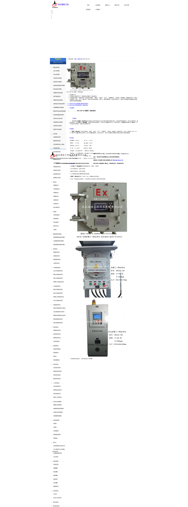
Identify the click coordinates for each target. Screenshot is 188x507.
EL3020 (55, 494)
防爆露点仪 (56, 185)
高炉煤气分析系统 (57, 125)
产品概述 (72, 107)
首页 (88, 5)
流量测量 (55, 468)
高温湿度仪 (56, 218)
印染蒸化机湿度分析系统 (59, 85)
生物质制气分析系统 (58, 122)
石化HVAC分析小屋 (57, 118)
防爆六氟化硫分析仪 (58, 319)
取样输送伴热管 (57, 434)
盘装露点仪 (56, 199)
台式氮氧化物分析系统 (58, 240)
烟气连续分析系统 (57, 89)
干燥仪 (54, 229)
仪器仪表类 (55, 461)
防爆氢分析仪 (56, 252)
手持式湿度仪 (56, 214)
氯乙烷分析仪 (56, 505)
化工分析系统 (56, 70)
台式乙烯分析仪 (57, 386)
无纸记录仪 (56, 464)
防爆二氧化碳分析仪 (58, 289)
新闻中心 (107, 5)
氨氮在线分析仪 (57, 140)
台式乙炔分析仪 (57, 367)
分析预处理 (56, 430)
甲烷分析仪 (55, 327)
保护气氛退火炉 (57, 96)
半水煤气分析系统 (57, 78)
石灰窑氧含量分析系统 (58, 114)
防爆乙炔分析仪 (57, 378)
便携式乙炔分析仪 (57, 371)
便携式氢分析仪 (57, 259)
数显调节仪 (56, 486)
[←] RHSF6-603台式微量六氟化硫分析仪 (77, 103)
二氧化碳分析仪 (56, 286)
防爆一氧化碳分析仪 (58, 274)
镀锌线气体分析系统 (58, 100)
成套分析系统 (56, 67)
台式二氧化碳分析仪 (58, 300)
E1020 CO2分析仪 (57, 497)
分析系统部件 (56, 420)
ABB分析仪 (55, 490)
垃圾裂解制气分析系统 (58, 107)
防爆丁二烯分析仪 (57, 397)
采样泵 (54, 423)
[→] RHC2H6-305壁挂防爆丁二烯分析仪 (77, 105)
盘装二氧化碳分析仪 (58, 293)
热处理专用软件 (57, 349)
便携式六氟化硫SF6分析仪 (59, 315)
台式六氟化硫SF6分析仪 (58, 311)
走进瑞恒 (98, 5)
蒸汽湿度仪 (56, 222)
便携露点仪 (56, 196)
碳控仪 (54, 356)
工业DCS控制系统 (57, 401)
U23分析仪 (55, 456)
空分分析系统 (56, 74)
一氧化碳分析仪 (56, 267)
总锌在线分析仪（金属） (59, 144)
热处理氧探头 (56, 359)
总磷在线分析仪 (57, 137)
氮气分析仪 (55, 502)
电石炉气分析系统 (57, 129)
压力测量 (55, 482)
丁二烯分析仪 (56, 382)
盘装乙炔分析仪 (57, 374)
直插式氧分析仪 (57, 173)
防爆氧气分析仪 (57, 177)
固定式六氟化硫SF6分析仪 (59, 308)
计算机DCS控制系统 (58, 412)
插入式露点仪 (56, 207)
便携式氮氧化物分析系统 (59, 244)
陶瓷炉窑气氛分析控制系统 (59, 111)
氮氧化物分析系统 (57, 233)
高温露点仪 (56, 192)
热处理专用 (55, 345)
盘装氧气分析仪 (57, 170)
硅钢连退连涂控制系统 (58, 408)
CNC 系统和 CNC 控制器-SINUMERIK (58, 450)
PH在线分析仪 (56, 148)
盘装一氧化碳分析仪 (58, 278)
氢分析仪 (55, 248)
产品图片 (98, 9)
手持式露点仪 (56, 188)
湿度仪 (54, 211)
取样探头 (55, 438)
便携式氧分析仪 (57, 166)
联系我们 (88, 9)
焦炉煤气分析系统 (57, 81)
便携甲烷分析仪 (57, 337)
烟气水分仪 (56, 225)
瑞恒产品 (117, 5)
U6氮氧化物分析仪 (57, 453)
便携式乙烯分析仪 (57, 389)
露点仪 (54, 182)
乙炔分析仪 (55, 364)
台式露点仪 (56, 203)
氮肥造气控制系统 (57, 404)
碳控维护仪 (56, 352)
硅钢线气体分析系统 (58, 92)
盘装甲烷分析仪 (57, 334)
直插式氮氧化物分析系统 (59, 237)
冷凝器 (54, 427)
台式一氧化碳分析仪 (58, 270)
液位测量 (55, 471)
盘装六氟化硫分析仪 (58, 322)
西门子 (54, 442)
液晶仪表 (55, 479)
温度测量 (55, 475)
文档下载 (126, 5)
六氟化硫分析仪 (56, 304)
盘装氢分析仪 (56, 255)
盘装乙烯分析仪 (57, 393)
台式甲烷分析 (56, 341)
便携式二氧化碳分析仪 (58, 296)
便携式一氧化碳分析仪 (58, 281)
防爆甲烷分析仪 (57, 330)
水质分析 (55, 133)
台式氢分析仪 (56, 263)
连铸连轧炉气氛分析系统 (59, 103)
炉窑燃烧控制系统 (57, 415)
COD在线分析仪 (57, 151)
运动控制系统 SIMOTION (59, 445)
